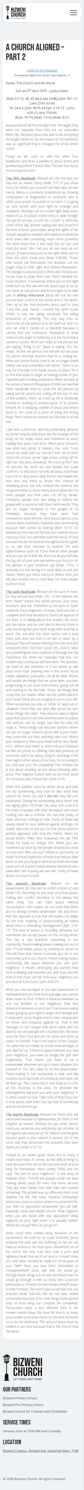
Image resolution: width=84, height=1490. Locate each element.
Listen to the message (42, 70)
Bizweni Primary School (20, 1398)
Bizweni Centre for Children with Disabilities (35, 1411)
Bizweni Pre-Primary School (23, 1405)
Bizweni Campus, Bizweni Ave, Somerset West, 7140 (40, 1451)
